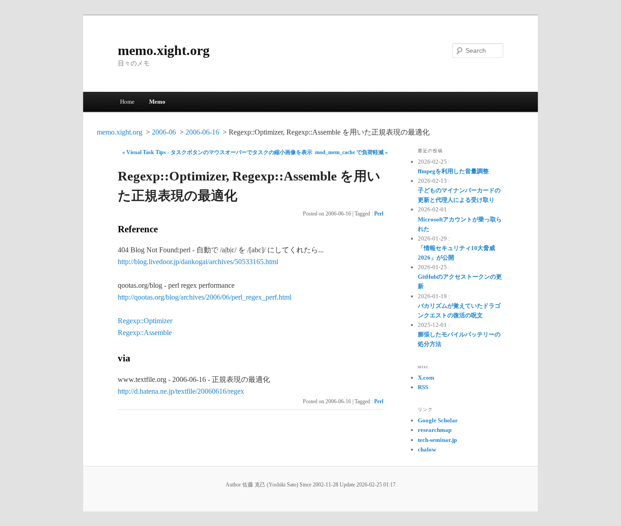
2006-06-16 (202, 132)
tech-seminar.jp (437, 439)
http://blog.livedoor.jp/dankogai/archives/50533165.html (198, 262)
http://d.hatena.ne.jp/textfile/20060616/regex (181, 391)
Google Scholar (438, 420)
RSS (423, 387)
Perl (378, 213)
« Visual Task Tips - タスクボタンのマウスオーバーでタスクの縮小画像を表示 (217, 152)
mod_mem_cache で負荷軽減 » (351, 152)
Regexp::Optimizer (145, 321)
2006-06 (164, 132)
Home (127, 101)
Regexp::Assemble (145, 332)
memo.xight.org (164, 50)
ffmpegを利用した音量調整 (453, 171)
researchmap (434, 429)
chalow (427, 449)
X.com (426, 377)
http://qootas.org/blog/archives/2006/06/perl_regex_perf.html (204, 297)
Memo (157, 101)
